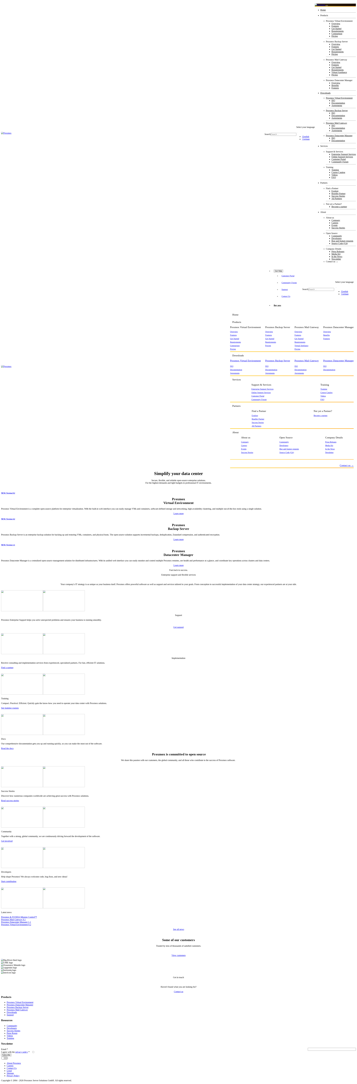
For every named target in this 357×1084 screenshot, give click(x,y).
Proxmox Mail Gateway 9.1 (13, 919)
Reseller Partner (338, 193)
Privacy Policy (13, 1076)
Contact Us (286, 296)
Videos (334, 175)
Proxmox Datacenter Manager (339, 135)
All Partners (336, 198)
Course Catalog (338, 172)
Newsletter (336, 259)
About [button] (235, 432)
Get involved (7, 841)
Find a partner (7, 667)
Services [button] (236, 379)
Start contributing (8, 881)
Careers (334, 223)
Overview (335, 23)
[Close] (327, 5)
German (306, 139)
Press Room (12, 1033)
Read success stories (10, 800)
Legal (9, 1071)
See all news (178, 929)
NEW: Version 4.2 (8, 519)
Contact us (178, 991)
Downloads (325, 93)
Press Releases (337, 251)
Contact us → (332, 261)
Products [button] (236, 322)
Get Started (336, 28)
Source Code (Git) (339, 243)
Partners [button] (236, 406)
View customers (179, 955)
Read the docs (7, 748)
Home (323, 10)
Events (334, 225)
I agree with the (15, 1052)
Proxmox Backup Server (337, 110)
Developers (336, 238)
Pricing (334, 36)
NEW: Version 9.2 (8, 493)
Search (268, 134)
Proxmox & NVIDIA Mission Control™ (19, 917)
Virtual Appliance (339, 72)
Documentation (338, 103)
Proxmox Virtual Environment (339, 98)
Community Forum (339, 162)
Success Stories (338, 196)
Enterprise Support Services (343, 154)
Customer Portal (338, 159)
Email (4, 1049)
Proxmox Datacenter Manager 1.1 (16, 922)
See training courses (10, 708)
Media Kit (335, 254)
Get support (178, 627)
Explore (334, 191)
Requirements (337, 31)
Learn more (178, 513)
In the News (336, 256)
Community (336, 236)
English (305, 136)
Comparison (336, 33)
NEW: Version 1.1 (8, 545)
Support (285, 289)
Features (335, 26)
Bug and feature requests (342, 241)
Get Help (278, 271)
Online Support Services (342, 157)
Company (335, 220)
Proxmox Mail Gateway (336, 123)
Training (335, 170)
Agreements (336, 105)
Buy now (277, 305)
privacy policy (21, 1052)
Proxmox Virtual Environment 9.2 (16, 924)
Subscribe (6, 1055)
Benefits (335, 85)
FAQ (333, 177)
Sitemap (10, 1073)
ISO (333, 100)
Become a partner (339, 206)
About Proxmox (14, 1063)
